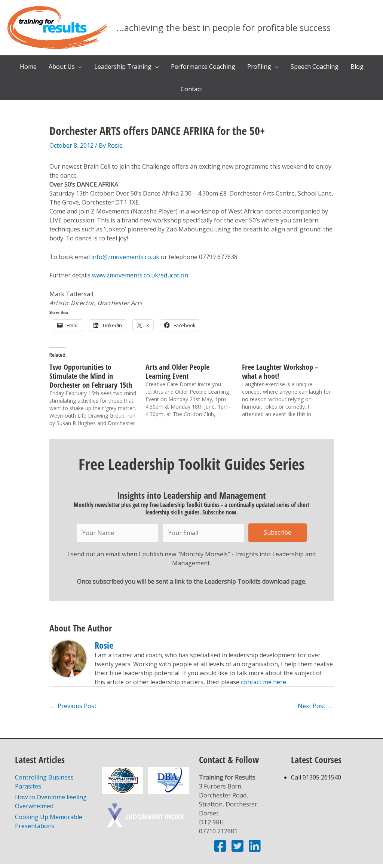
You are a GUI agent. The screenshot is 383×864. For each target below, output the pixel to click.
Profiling (259, 66)
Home (28, 66)
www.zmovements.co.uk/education (140, 275)
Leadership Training (122, 66)
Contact (191, 89)
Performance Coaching (203, 66)
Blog (357, 66)
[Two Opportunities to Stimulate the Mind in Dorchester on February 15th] (97, 395)
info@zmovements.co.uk (125, 257)
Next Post (315, 706)
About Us (62, 66)
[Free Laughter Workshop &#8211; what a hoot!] (290, 390)
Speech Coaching (314, 66)
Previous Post (73, 706)
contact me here (263, 682)
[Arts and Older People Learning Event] (193, 390)
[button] (277, 532)
